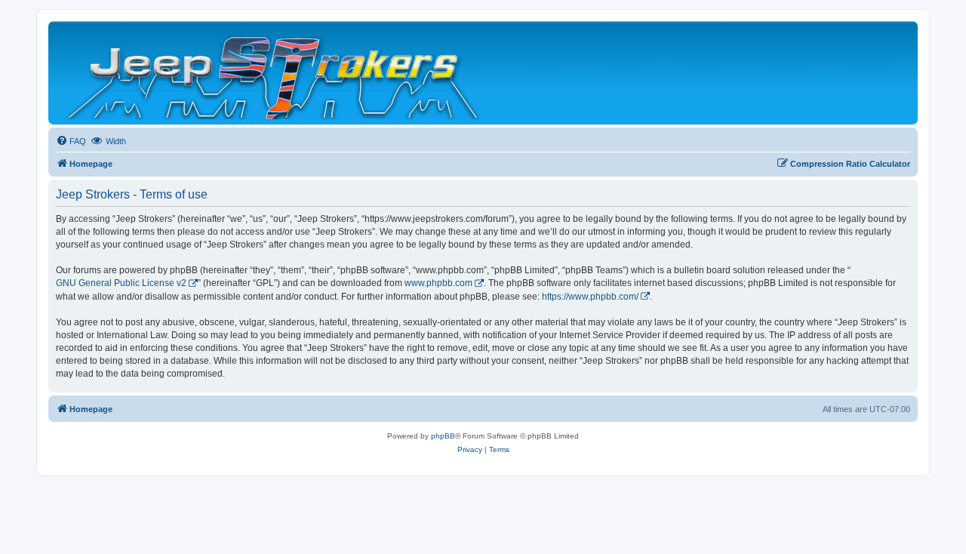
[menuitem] (71, 141)
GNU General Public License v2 (121, 283)
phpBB (443, 436)
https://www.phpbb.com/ (590, 296)
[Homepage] (274, 73)
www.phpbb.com (438, 283)
